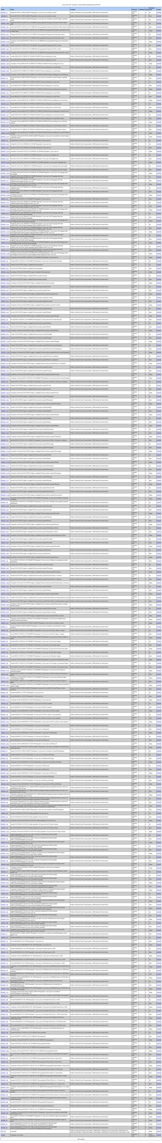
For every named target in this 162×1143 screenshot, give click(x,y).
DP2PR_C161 (5, 389)
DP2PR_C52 (4, 824)
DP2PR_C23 (4, 645)
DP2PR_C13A (5, 257)
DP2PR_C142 (5, 275)
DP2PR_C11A (5, 136)
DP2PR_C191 (5, 568)
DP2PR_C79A (5, 988)
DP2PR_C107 (5, 60)
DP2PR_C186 (5, 539)
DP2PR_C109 (5, 71)
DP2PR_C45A (5, 784)
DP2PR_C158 (5, 367)
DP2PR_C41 (4, 758)
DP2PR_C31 (4, 696)
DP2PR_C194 (5, 586)
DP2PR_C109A (5, 74)
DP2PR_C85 (4, 1025)
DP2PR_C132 (5, 213)
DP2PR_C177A (5, 484)
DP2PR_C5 (4, 809)
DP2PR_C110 (5, 82)
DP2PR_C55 (4, 839)
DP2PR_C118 (5, 125)
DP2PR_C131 (5, 206)
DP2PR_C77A (5, 978)
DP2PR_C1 (4, 16)
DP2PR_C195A (5, 594)
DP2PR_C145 (5, 290)
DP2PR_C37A (5, 732)
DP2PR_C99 (4, 1105)
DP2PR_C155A (5, 352)
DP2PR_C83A (5, 1018)
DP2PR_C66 (4, 912)
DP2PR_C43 (4, 769)
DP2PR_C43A (5, 773)
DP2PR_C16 (4, 381)
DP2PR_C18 (4, 502)
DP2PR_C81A (5, 1007)
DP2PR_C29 (4, 681)
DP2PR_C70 (4, 937)
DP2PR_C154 (5, 345)
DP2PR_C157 (5, 359)
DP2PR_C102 (5, 34)
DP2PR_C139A (5, 253)
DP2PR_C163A (5, 403)
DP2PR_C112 (5, 93)
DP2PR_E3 (4, 1124)
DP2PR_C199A (5, 615)
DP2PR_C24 (4, 652)
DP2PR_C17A (5, 498)
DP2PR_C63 (4, 893)
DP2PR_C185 (5, 531)
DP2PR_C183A (5, 524)
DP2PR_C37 (4, 729)
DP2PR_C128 (5, 188)
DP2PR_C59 (4, 861)
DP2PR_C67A (5, 919)
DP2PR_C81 (4, 1003)
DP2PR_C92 (4, 1069)
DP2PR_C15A (5, 378)
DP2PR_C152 (5, 334)
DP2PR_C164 (5, 407)
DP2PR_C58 (4, 857)
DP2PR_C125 (5, 169)
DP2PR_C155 (5, 349)
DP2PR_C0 (4, 12)
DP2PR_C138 (5, 246)
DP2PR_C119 (5, 129)
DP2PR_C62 (4, 886)
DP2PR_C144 (5, 286)
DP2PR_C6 (4, 871)
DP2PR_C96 (4, 1091)
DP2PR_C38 (4, 736)
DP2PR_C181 (5, 509)
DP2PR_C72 (4, 948)
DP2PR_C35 (4, 718)
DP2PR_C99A (5, 1109)
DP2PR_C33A (5, 711)
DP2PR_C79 (4, 985)
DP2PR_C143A (5, 283)
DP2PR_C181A (5, 513)
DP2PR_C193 (5, 579)
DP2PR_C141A (5, 272)
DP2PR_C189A (5, 557)
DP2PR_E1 (4, 1116)
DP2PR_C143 (5, 279)
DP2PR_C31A (5, 700)
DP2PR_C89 (4, 1047)
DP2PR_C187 (5, 542)
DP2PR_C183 (5, 520)
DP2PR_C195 (5, 590)
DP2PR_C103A (5, 41)
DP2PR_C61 (4, 879)
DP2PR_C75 (4, 963)
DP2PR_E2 (4, 1120)
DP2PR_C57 (4, 849)
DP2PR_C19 (4, 561)
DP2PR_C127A (5, 184)
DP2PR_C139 (5, 250)
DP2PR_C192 (5, 575)
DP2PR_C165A (5, 414)
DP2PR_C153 (5, 338)
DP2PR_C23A (5, 648)
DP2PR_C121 (5, 147)
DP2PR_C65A (5, 908)
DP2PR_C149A (5, 316)
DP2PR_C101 (5, 27)
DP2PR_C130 (5, 202)
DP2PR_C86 (4, 1032)
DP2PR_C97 (4, 1095)
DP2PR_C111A (5, 89)
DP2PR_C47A (5, 795)
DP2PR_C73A (5, 956)
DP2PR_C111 (5, 85)
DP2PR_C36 (4, 725)
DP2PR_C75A (5, 966)
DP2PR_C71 (4, 941)
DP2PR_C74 (4, 959)
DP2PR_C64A (5, 901)
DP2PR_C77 (4, 974)
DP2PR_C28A (5, 678)
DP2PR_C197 (5, 601)
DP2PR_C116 (5, 114)
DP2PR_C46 (4, 787)
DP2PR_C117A (5, 122)
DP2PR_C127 (5, 180)
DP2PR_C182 (5, 517)
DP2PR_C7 (4, 934)
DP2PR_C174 (5, 466)
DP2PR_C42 (4, 765)
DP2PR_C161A (5, 392)
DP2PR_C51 (4, 817)
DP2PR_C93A (5, 1076)
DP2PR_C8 (4, 996)
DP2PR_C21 (4, 634)
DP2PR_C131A (5, 210)
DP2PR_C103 (5, 38)
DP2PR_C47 (4, 791)
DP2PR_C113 (5, 96)
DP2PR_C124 (5, 166)
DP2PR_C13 (4, 199)
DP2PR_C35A (5, 721)
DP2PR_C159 (5, 370)
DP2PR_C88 (4, 1043)
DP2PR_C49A (5, 806)
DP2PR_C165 (5, 411)
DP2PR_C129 (5, 191)
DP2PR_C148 (5, 308)
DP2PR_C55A (5, 842)
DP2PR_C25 (4, 656)
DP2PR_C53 (4, 828)
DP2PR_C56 (4, 846)
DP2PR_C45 (4, 780)
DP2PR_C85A (5, 1029)
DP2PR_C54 (4, 835)
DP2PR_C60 (4, 875)
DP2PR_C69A (5, 930)
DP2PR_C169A (5, 436)
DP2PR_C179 (5, 491)
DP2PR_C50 (4, 813)
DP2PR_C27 (4, 667)
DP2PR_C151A (5, 330)
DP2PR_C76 (4, 970)
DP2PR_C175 (5, 469)
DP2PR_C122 (5, 155)
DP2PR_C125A (5, 173)
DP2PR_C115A (5, 111)
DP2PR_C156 (5, 356)
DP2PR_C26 (4, 663)
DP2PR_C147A (5, 305)
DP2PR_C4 (4, 751)
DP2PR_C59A (5, 864)
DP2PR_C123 (5, 158)
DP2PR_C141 (5, 268)
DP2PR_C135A (5, 232)
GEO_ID (3, 1131)
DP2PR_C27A (5, 670)
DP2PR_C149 (5, 312)
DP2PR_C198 (5, 608)
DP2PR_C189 (5, 553)
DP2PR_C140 (5, 264)
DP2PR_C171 (5, 447)
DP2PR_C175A (5, 473)
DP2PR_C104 (5, 45)
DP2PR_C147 (5, 301)
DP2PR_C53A (5, 831)
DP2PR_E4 (4, 1127)
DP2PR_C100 (5, 23)
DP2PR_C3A (4, 747)
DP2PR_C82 (4, 1010)
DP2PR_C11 (4, 78)
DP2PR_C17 (4, 440)
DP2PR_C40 (4, 754)
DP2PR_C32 (4, 703)
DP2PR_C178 (5, 487)
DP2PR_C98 (4, 1102)
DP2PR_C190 (5, 564)
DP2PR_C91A (5, 1065)
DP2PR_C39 (4, 740)
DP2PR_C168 (5, 429)
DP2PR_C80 (4, 999)
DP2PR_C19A (5, 619)
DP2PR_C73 (4, 952)
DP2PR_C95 (4, 1083)
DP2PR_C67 (4, 915)
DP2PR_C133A (5, 221)
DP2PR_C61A (5, 882)
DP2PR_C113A (5, 100)
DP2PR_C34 (4, 714)
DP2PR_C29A (5, 685)
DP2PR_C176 (5, 477)
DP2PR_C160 (5, 385)
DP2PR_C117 (5, 118)
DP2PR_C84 (4, 1021)
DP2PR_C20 (4, 630)
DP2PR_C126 (5, 177)
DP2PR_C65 (4, 904)
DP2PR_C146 (5, 297)
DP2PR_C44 (4, 776)
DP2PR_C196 (5, 597)
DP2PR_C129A (5, 195)
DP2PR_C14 (4, 261)
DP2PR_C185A (5, 535)
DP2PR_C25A (5, 659)
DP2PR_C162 (5, 396)
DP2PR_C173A (5, 462)
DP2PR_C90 (4, 1058)
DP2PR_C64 (4, 897)
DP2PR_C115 (5, 107)
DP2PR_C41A (5, 762)
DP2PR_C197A (5, 604)
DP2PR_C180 (5, 506)
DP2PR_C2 (4, 626)
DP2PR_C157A (5, 363)
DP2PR (159, 12)
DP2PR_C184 (5, 528)
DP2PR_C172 (5, 455)
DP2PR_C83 (4, 1014)
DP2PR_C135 (5, 228)
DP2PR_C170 (5, 444)
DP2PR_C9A (4, 1113)
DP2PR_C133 (5, 217)
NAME (3, 1135)
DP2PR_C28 (4, 674)
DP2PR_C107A (5, 63)
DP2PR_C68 (4, 923)
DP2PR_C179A (5, 495)
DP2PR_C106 (5, 56)
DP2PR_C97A (5, 1098)
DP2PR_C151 (5, 327)
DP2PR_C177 (5, 480)
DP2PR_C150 (5, 323)
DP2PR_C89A (5, 1051)
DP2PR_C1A (4, 623)
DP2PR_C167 (5, 422)
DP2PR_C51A (5, 820)
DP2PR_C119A (5, 133)
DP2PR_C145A (5, 294)
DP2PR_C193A (5, 583)
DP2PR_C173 (5, 458)
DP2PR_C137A (5, 242)
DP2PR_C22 (4, 641)
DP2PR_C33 (4, 707)
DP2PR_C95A (5, 1087)
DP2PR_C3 (4, 689)
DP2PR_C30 (4, 692)
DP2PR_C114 (5, 104)
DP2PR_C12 (4, 140)
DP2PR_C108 (5, 67)
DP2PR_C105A (5, 52)
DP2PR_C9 (4, 1054)
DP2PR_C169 (5, 433)
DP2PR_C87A (5, 1040)
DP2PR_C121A (5, 151)
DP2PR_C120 (5, 144)
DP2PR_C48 (4, 798)
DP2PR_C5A (4, 868)
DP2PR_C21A (5, 637)
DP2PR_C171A (5, 451)
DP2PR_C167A (5, 425)
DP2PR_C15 (4, 319)
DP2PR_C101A (5, 30)
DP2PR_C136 (5, 235)
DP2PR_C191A (5, 572)
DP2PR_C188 (5, 550)
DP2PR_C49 (4, 802)
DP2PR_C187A (5, 546)
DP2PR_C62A (5, 890)
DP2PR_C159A (5, 374)
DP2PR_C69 (4, 926)
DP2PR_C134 (5, 224)
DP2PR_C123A (5, 162)
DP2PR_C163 (5, 400)
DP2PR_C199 (5, 612)
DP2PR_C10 (4, 19)
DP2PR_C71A (5, 945)
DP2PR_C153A (5, 341)
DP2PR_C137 (5, 239)
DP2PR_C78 (4, 981)
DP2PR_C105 (5, 49)
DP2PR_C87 (4, 1036)
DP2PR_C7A (4, 992)
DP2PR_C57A (5, 853)
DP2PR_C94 (4, 1080)
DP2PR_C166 (5, 418)
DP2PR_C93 (4, 1073)
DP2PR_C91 (4, 1062)
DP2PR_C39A (5, 743)
